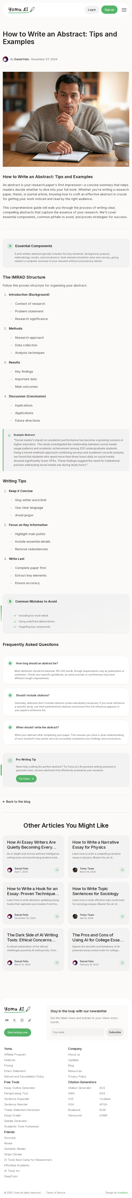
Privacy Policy (77, 1076)
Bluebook (74, 1110)
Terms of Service (55, 1192)
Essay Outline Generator (19, 1088)
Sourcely (10, 1137)
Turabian (105, 1099)
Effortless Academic (17, 1165)
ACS (102, 1088)
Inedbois (123, 1192)
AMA (71, 1093)
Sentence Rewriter (16, 1104)
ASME (103, 1115)
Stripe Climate (13, 1154)
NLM (102, 1110)
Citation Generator (79, 1088)
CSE (71, 1099)
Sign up (109, 9)
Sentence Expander (16, 1099)
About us (74, 1054)
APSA (103, 1104)
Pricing (8, 1065)
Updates (73, 1060)
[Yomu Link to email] (7, 1020)
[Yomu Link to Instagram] (22, 1020)
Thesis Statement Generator (22, 1110)
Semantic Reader (15, 1148)
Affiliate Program (15, 1054)
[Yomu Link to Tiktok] (29, 1020)
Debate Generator (15, 1121)
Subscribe (115, 1032)
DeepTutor (11, 1176)
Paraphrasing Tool (16, 1093)
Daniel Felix (21, 59)
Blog (71, 1065)
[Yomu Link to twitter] (14, 1020)
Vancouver (75, 1115)
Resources (75, 1071)
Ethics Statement (14, 1071)
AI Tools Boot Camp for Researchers (28, 1160)
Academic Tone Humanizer (21, 1126)
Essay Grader (12, 1115)
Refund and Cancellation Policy (24, 1076)
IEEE (102, 1093)
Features (9, 1060)
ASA (71, 1104)
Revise (8, 1143)
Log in (92, 9)
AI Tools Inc (12, 1171)
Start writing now (18, 1032)
